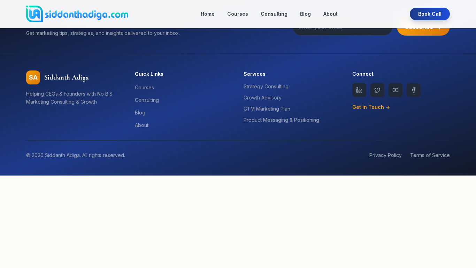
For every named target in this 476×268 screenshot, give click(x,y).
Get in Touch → (371, 107)
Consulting (274, 14)
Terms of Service (430, 155)
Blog (305, 14)
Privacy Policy (385, 155)
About (330, 14)
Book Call (430, 14)
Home (208, 14)
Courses (237, 14)
